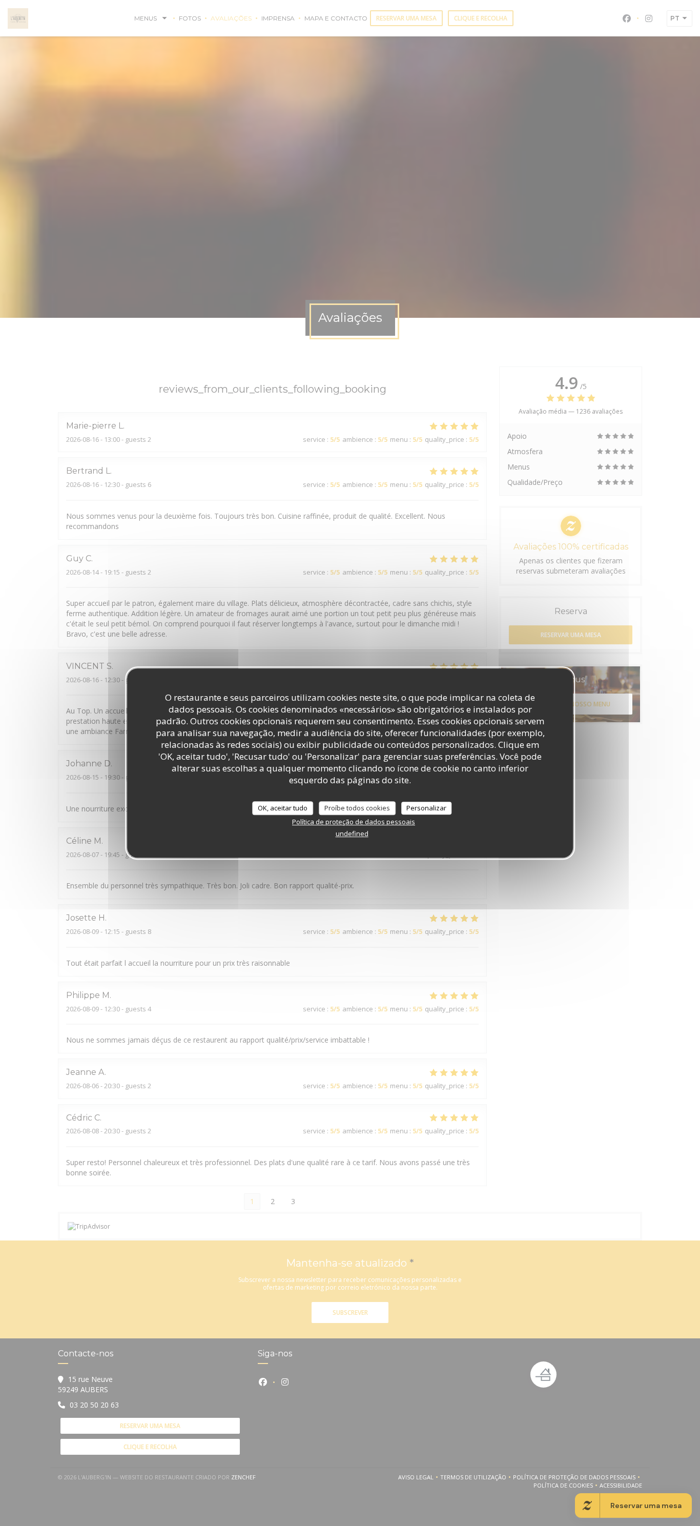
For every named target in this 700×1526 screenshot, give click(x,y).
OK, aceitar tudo (282, 807)
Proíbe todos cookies (357, 807)
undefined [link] (352, 833)
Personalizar (426, 807)
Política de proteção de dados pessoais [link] (353, 821)
